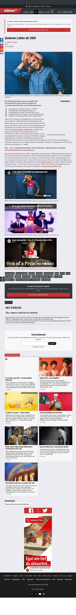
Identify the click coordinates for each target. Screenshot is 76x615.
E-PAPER (9, 302)
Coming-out (26, 276)
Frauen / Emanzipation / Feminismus (28, 280)
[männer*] (11, 10)
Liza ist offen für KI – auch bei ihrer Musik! (54, 446)
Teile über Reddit (1, 49)
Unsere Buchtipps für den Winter (51, 412)
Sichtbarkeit (9, 276)
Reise (45, 12)
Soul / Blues (58, 276)
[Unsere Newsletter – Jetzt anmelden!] (38, 544)
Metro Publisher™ (40, 589)
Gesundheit (40, 12)
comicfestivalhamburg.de (14, 150)
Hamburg (39, 273)
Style (48, 12)
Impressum (30, 579)
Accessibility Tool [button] (2, 279)
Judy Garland (9, 273)
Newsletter (68, 579)
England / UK (9, 280)
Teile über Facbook (1, 39)
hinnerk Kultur (48, 273)
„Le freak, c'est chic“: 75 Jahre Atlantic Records (19, 379)
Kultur (36, 12)
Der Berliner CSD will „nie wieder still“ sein (21, 483)
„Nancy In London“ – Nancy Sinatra (18, 412)
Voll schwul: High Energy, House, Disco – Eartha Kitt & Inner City (20, 447)
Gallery (37, 6)
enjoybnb (70, 12)
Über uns (7, 579)
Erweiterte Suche (38, 347)
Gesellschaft (25, 12)
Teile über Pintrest (1, 46)
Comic (62, 273)
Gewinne (59, 12)
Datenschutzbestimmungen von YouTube (45, 201)
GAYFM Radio (43, 6)
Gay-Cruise (65, 12)
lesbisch (31, 273)
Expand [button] (71, 101)
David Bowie (46, 280)
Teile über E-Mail (1, 52)
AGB (53, 579)
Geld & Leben (52, 11)
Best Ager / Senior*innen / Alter (42, 276)
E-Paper (31, 6)
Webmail (60, 579)
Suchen (52, 343)
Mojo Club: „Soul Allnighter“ (50, 378)
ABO (23, 579)
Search (26, 6)
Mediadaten (16, 579)
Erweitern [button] (71, 53)
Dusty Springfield (21, 273)
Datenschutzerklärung (43, 579)
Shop (48, 6)
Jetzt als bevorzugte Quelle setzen (38, 30)
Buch (6, 44)
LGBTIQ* (18, 276)
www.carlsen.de (28, 150)
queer (68, 273)
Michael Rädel (12, 42)
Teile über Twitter (1, 42)
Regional (31, 12)
